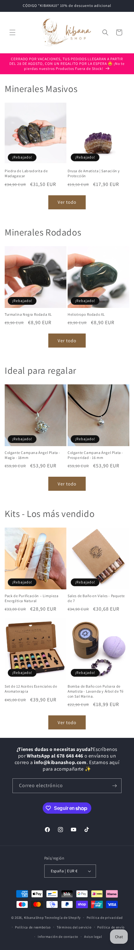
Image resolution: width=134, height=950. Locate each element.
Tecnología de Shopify (63, 917)
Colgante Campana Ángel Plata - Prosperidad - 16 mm (95, 455)
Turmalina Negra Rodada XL (28, 314)
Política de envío (111, 927)
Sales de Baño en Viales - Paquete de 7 (96, 598)
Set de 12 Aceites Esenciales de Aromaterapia (31, 689)
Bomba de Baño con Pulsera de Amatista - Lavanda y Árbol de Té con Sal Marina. (95, 691)
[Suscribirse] (114, 785)
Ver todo (67, 202)
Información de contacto (58, 936)
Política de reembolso (33, 927)
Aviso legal (93, 936)
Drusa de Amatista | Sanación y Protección (94, 173)
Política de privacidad (105, 917)
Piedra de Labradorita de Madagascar (26, 173)
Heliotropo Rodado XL (86, 314)
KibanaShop (34, 917)
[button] (12, 32)
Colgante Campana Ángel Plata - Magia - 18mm (32, 455)
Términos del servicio (74, 927)
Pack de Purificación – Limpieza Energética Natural (32, 598)
